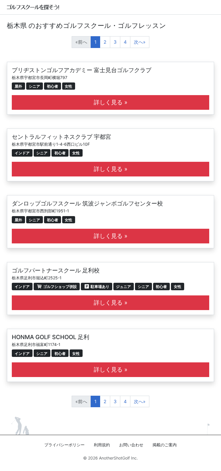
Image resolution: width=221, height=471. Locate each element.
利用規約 (102, 444)
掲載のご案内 (165, 444)
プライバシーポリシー (64, 444)
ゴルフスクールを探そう (33, 7)
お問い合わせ (131, 444)
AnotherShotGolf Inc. (118, 457)
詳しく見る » (110, 102)
